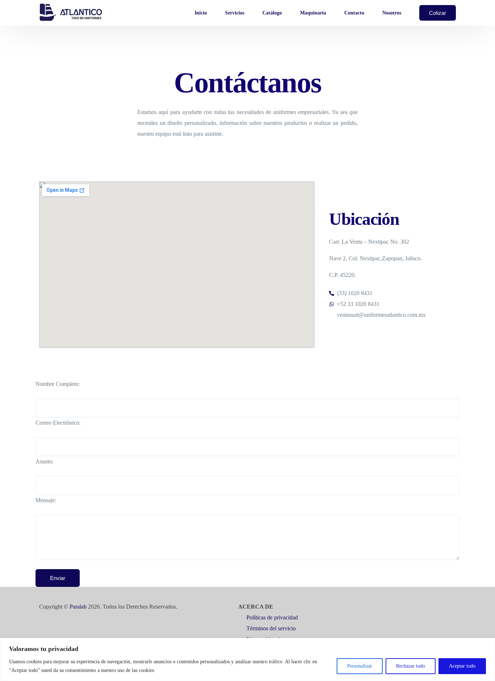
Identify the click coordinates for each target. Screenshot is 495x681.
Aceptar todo (462, 666)
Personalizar (359, 666)
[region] (247, 659)
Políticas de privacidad (272, 617)
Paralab (78, 607)
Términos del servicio (271, 628)
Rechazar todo (410, 666)
